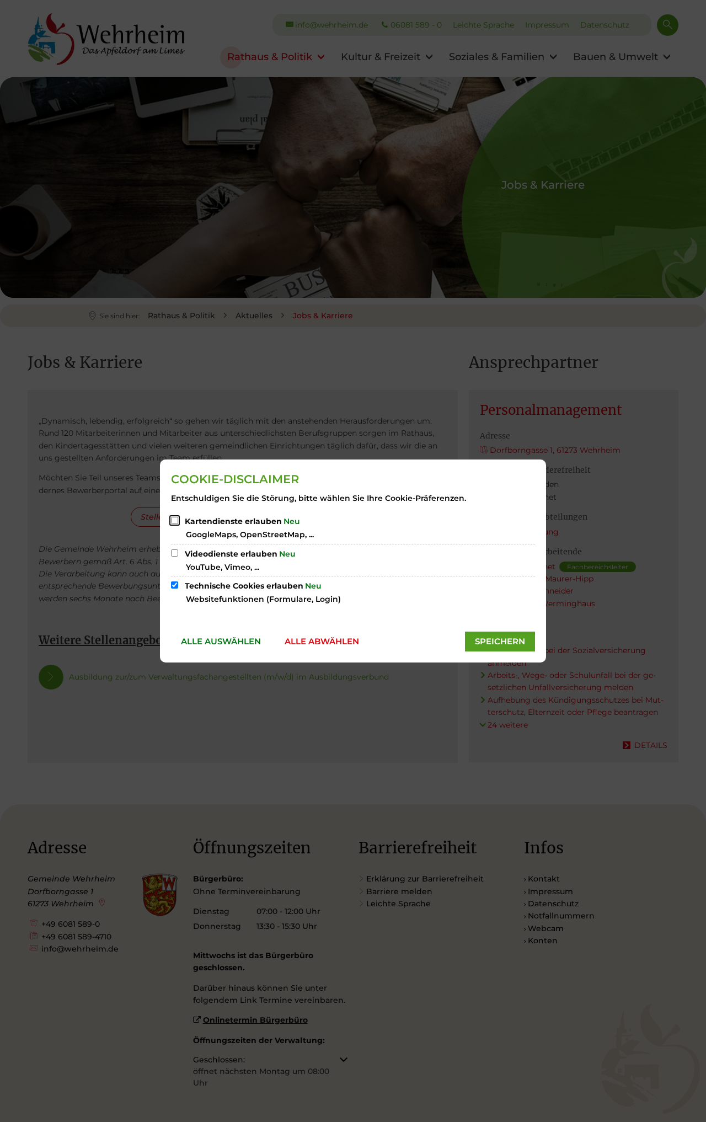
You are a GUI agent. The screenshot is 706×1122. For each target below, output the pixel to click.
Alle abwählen (322, 641)
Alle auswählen (221, 641)
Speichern (500, 641)
